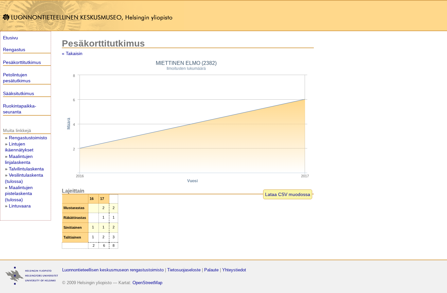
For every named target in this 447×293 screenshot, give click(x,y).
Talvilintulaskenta (26, 168)
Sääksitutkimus (18, 93)
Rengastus (14, 49)
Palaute (211, 269)
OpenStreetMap (147, 282)
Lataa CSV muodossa (287, 194)
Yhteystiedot (234, 269)
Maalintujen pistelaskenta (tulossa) (19, 193)
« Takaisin (72, 53)
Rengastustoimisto (28, 137)
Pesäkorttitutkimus (22, 62)
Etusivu (10, 37)
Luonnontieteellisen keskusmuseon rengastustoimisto (113, 269)
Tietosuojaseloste (184, 269)
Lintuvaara (20, 205)
